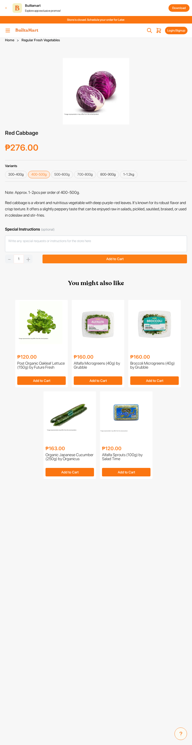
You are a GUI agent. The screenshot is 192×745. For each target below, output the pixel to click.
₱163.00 (55, 448)
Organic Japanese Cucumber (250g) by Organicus (70, 457)
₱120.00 (27, 356)
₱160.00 (84, 356)
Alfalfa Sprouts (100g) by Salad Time (122, 457)
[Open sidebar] (8, 30)
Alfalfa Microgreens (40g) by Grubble (97, 365)
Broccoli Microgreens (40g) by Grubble (152, 365)
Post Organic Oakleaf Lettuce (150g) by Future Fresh (41, 365)
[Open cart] (159, 30)
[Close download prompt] (6, 8)
